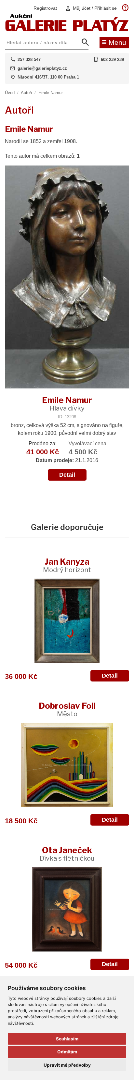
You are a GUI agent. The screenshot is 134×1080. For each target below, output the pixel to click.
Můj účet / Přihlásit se (91, 8)
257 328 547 (29, 59)
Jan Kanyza (67, 565)
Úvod (10, 92)
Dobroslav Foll (67, 709)
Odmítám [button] (67, 1051)
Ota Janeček (67, 853)
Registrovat (45, 8)
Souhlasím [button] (67, 1038)
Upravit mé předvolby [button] (67, 1065)
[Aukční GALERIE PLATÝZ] (67, 29)
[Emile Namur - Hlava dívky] (67, 278)
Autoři (26, 92)
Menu (114, 41)
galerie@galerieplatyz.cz (42, 68)
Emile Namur (50, 92)
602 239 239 (112, 59)
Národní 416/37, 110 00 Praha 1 (48, 77)
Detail (67, 475)
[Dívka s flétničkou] (67, 909)
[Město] (67, 765)
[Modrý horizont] (67, 621)
